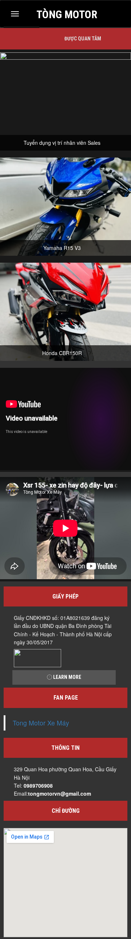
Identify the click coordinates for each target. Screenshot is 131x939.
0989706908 (38, 785)
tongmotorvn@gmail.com (59, 793)
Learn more (66, 677)
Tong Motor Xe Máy (41, 722)
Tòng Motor (66, 13)
